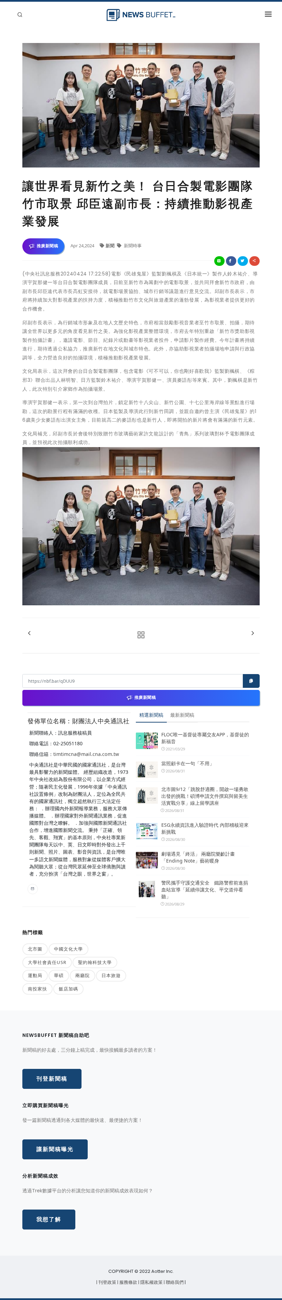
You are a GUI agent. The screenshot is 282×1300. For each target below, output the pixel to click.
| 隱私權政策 (151, 1282)
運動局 (35, 975)
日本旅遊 (111, 975)
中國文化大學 (68, 949)
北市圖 (35, 949)
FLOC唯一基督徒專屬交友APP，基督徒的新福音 (205, 738)
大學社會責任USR (47, 962)
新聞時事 (132, 245)
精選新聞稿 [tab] (151, 715)
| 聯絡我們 (174, 1282)
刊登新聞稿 (51, 1079)
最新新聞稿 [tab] (182, 715)
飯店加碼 (68, 989)
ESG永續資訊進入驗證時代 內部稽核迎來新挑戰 (205, 828)
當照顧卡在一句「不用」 (187, 763)
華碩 (59, 975)
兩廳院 (82, 975)
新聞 (111, 245)
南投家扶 (37, 989)
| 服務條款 (127, 1282)
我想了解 (48, 1219)
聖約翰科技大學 (95, 962)
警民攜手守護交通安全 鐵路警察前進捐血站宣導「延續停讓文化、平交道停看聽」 (204, 889)
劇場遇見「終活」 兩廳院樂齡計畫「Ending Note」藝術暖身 (198, 857)
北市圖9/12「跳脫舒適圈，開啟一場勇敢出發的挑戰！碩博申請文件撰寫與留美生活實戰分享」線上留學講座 (204, 796)
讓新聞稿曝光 (55, 1149)
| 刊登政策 (106, 1282)
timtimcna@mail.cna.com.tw (86, 754)
